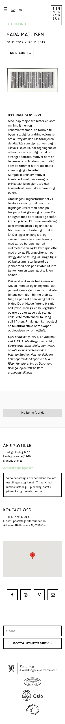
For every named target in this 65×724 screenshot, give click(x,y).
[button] (13, 10)
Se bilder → (21, 53)
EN (20, 10)
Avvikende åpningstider (18, 468)
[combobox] (13, 10)
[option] (20, 10)
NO (13, 10)
